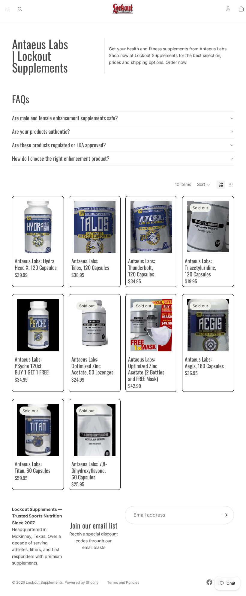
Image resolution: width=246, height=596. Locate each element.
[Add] (49, 244)
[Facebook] (209, 582)
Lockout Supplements (44, 582)
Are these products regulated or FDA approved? (59, 145)
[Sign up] (225, 515)
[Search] (19, 9)
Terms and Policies (123, 582)
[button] (204, 184)
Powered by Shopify (81, 582)
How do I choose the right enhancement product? (61, 158)
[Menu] (7, 9)
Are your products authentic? (41, 131)
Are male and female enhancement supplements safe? (65, 118)
